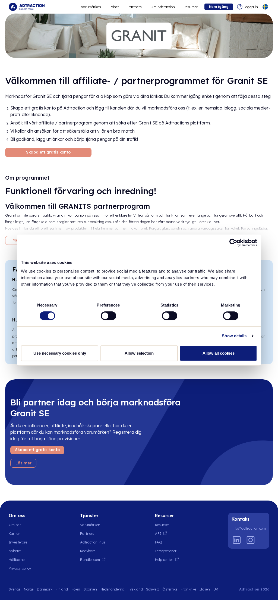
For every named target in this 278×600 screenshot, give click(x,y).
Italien (205, 589)
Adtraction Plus (93, 542)
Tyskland (135, 589)
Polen (75, 589)
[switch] (108, 315)
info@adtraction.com (249, 528)
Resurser (191, 7)
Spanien (90, 589)
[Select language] (265, 7)
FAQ (158, 542)
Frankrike (188, 589)
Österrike (169, 589)
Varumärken (91, 7)
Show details (234, 335)
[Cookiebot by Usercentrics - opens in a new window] (233, 243)
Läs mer (23, 463)
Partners (135, 7)
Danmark (44, 589)
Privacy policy (20, 568)
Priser (114, 7)
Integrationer (165, 551)
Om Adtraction (162, 7)
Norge (28, 589)
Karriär (14, 533)
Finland (62, 589)
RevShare (87, 551)
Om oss (15, 525)
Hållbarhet (17, 559)
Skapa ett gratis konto (48, 152)
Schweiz (152, 589)
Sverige (14, 589)
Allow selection (139, 353)
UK (215, 589)
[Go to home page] (27, 7)
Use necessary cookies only (59, 353)
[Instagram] (250, 540)
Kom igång (219, 6)
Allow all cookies (219, 353)
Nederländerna (112, 589)
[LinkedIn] (237, 540)
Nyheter (15, 551)
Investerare (18, 542)
